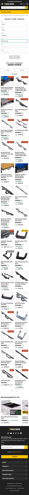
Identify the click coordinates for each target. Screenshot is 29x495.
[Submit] (26, 447)
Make (2, 27)
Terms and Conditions (14, 490)
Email (2, 444)
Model (2, 33)
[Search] (26, 7)
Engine (2, 49)
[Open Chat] (21, 4)
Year (2, 21)
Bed (2, 44)
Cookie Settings (21, 488)
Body (2, 38)
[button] (14, 462)
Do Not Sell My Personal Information (14, 485)
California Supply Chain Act (10, 488)
